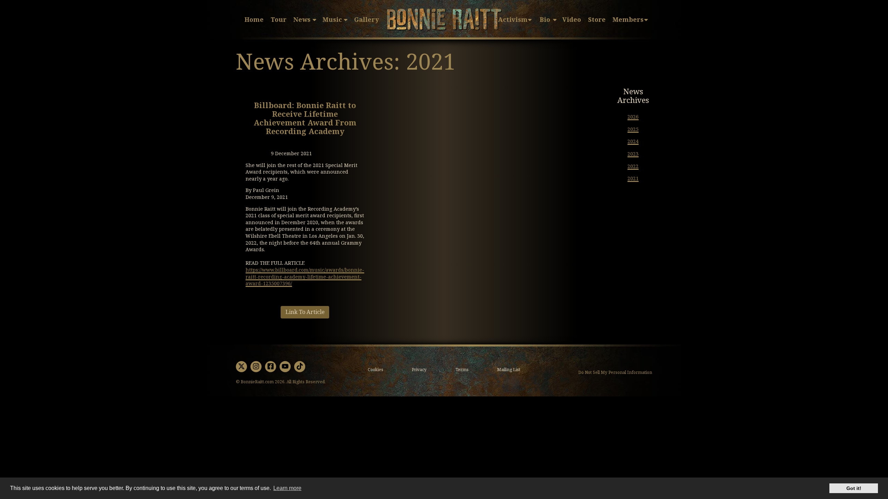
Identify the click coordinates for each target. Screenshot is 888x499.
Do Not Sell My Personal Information (615, 372)
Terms (462, 370)
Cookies (375, 370)
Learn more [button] (287, 488)
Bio (545, 20)
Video (571, 20)
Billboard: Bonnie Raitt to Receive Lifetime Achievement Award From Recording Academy (305, 119)
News (301, 20)
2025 (633, 129)
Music (332, 20)
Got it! (853, 488)
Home (254, 20)
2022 (633, 166)
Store (597, 20)
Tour (279, 20)
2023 (633, 153)
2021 (633, 178)
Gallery (366, 20)
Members (628, 20)
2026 (633, 116)
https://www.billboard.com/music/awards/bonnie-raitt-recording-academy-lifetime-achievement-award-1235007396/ (305, 276)
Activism (513, 20)
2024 (633, 141)
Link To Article (305, 312)
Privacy (419, 370)
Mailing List (508, 370)
